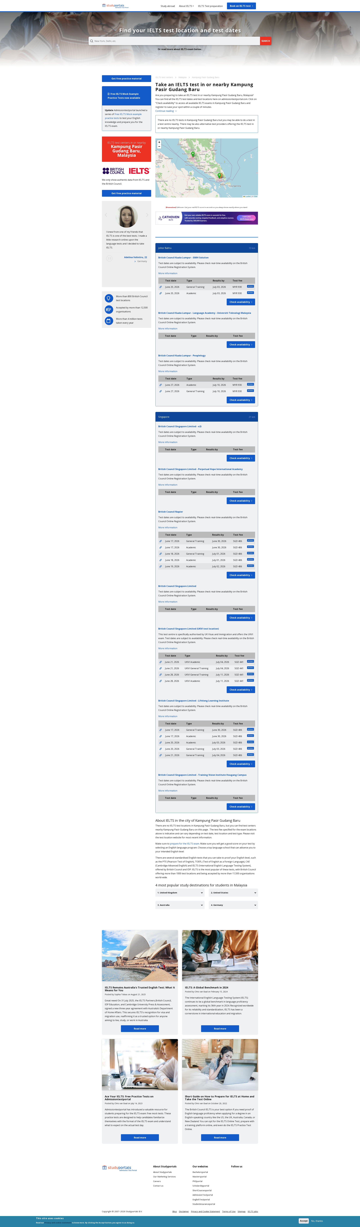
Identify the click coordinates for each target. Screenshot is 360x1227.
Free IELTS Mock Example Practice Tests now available (124, 95)
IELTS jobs (253, 1211)
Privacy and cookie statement (57, 1223)
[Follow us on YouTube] (253, 1174)
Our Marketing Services (164, 1176)
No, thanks (317, 1221)
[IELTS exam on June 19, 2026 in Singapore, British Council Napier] (160, 566)
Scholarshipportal (201, 1185)
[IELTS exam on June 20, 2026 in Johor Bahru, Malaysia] (160, 286)
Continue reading (164, 110)
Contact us (158, 1185)
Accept (304, 1221)
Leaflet (248, 196)
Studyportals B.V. (134, 1211)
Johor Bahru (164, 248)
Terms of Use (229, 1211)
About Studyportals (162, 1172)
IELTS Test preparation (210, 6)
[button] (219, 176)
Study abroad (168, 6)
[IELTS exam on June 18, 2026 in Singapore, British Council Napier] (160, 553)
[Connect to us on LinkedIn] (244, 1174)
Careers (157, 1181)
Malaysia (182, 77)
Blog (174, 1211)
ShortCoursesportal (202, 1190)
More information (167, 273)
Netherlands (140, 280)
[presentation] (106, 215)
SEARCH (265, 40)
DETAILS (250, 286)
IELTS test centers (164, 77)
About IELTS (185, 6)
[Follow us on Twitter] (235, 1185)
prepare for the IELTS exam (184, 843)
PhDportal (197, 1181)
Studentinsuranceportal (204, 1204)
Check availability (240, 302)
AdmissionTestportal (203, 1194)
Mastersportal (199, 1176)
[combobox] (174, 41)
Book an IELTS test (240, 5)
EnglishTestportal (201, 1199)
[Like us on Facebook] (235, 1174)
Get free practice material (127, 78)
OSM (255, 196)
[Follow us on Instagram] (244, 1185)
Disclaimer (184, 1211)
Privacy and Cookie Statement (205, 1211)
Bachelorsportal (200, 1172)
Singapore (163, 416)
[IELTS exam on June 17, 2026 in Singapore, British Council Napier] (160, 541)
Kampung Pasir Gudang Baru (205, 77)
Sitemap (242, 1211)
